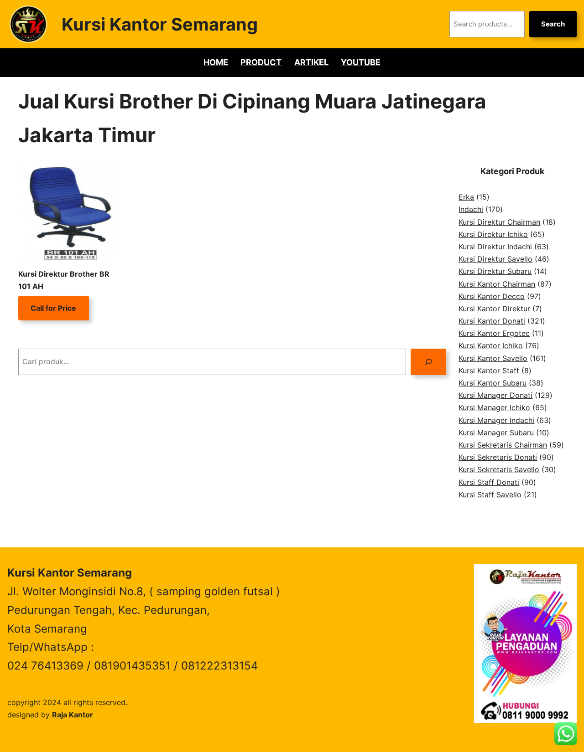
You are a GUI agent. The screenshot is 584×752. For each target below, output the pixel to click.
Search (553, 24)
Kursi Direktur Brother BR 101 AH (64, 280)
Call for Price (53, 308)
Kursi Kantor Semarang (160, 24)
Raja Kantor (72, 714)
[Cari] (429, 362)
